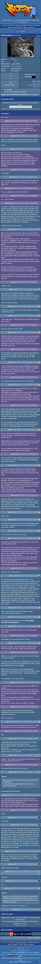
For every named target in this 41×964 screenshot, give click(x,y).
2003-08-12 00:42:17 (25, 707)
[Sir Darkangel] (39, 851)
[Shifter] (39, 149)
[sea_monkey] (39, 721)
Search (14, 27)
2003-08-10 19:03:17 (19, 121)
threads (37, 109)
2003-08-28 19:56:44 (19, 764)
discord (38, 954)
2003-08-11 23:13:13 (23, 465)
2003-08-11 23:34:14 (23, 538)
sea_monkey (34, 721)
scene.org (17, 22)
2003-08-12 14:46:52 (19, 731)
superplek (35, 306)
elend (13, 20)
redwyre (35, 177)
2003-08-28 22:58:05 (23, 772)
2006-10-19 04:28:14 (20, 851)
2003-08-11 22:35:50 (23, 306)
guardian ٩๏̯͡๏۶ (33, 888)
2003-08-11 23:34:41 (25, 568)
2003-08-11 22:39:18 (25, 325)
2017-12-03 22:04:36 (19, 888)
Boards (36, 25)
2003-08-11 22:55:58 (23, 384)
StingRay (35, 864)
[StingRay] (39, 864)
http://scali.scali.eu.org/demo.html (22, 126)
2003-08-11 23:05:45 (23, 429)
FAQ (24, 27)
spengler (35, 738)
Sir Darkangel (33, 851)
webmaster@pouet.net (31, 958)
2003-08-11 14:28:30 (25, 169)
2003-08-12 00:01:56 (25, 635)
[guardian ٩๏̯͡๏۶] (39, 888)
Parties (23, 25)
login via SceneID (23, 934)
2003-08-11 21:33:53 (25, 282)
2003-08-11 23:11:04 (26, 454)
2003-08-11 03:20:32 (24, 149)
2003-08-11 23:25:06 (25, 495)
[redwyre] (39, 177)
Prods (10, 25)
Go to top (20, 948)
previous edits (20, 925)
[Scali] (2, 89)
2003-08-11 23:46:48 (23, 617)
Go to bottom (20, 31)
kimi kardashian (35, 871)
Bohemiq (17, 35)
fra (37, 909)
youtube (37, 85)
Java (14, 59)
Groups (17, 25)
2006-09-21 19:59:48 (25, 825)
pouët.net (5, 952)
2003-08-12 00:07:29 (22, 643)
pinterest (20, 109)
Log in (4, 25)
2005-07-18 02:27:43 (23, 817)
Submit (30, 27)
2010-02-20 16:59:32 (23, 864)
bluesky (31, 109)
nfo (38, 36)
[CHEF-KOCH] (39, 881)
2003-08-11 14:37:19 (24, 177)
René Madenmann (32, 795)
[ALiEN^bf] (39, 817)
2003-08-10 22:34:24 (25, 136)
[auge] (39, 825)
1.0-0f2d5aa (12, 952)
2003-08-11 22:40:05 (23, 332)
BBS (20, 27)
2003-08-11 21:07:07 (23, 229)
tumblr (26, 109)
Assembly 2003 (16, 66)
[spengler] (39, 738)
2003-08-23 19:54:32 (23, 738)
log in (31, 938)
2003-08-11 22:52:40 (23, 362)
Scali (5, 89)
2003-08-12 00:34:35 (24, 682)
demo (14, 61)
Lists (9, 27)
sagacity (35, 229)
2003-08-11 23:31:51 (23, 531)
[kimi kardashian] (39, 873)
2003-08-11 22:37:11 (23, 315)
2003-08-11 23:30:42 (23, 519)
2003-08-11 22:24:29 (23, 289)
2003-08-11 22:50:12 (25, 349)
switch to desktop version (20, 950)
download (36, 81)
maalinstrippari (9, 92)
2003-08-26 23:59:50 (23, 755)
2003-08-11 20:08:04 (25, 196)
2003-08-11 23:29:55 (23, 512)
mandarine (28, 952)
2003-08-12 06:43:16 (20, 721)
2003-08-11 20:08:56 (19, 203)
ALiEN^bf (35, 817)
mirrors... (37, 87)
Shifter (36, 149)
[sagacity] (39, 229)
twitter (15, 109)
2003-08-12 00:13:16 (25, 652)
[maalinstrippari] (2, 92)
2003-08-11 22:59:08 (25, 405)
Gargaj (36, 755)
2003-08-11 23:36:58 (23, 575)
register (37, 938)
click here (23, 923)
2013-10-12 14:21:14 (20, 871)
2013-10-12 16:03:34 (20, 881)
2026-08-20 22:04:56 (27, 909)
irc (22, 956)
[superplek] (39, 306)
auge (36, 825)
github (20, 960)
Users (30, 25)
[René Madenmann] (39, 795)
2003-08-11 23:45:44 (23, 607)
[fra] (39, 909)
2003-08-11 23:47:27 (23, 626)
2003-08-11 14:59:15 (19, 188)
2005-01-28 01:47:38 (25, 810)
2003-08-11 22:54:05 (25, 377)
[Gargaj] (39, 755)
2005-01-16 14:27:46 (17, 795)
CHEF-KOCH (34, 881)
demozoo (37, 83)
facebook (9, 109)
